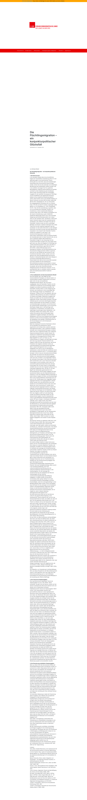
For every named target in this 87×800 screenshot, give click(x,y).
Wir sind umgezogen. (27, 1)
